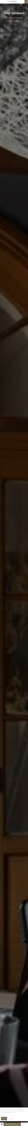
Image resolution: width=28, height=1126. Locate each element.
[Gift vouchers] (26, 1124)
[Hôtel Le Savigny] (12, 2)
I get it (4, 1118)
